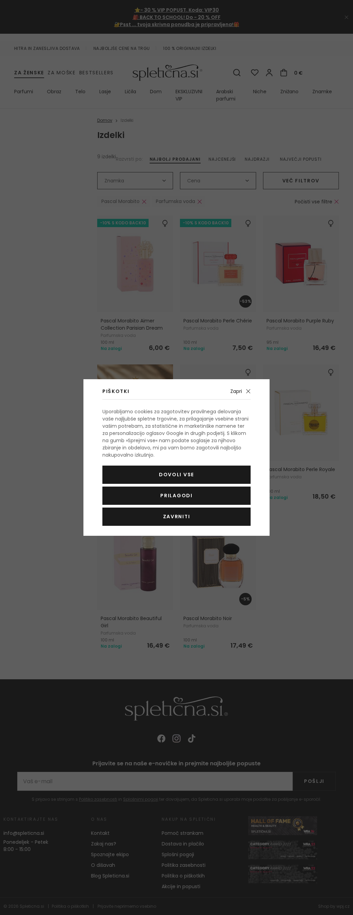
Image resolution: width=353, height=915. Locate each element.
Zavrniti (176, 516)
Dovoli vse (176, 474)
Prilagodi (176, 495)
